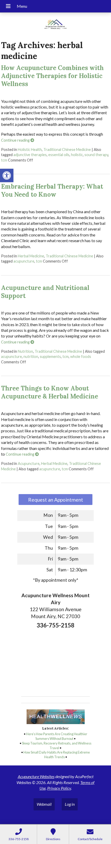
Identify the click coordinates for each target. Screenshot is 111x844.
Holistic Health (30, 149)
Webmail (44, 804)
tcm (4, 160)
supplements (50, 356)
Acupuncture (28, 463)
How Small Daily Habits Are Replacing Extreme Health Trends (56, 754)
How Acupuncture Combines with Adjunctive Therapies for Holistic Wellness (52, 76)
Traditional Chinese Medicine (67, 149)
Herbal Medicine (31, 256)
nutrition (30, 356)
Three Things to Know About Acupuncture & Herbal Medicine (49, 392)
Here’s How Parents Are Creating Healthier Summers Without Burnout (56, 736)
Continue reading (15, 140)
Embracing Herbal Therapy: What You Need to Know (52, 190)
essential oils (58, 154)
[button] (6, 175)
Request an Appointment (55, 500)
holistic (77, 154)
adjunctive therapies (30, 154)
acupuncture (23, 261)
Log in (70, 804)
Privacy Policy (59, 788)
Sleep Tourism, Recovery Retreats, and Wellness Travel (56, 745)
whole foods (80, 356)
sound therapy (96, 154)
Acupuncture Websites (36, 776)
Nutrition (25, 351)
